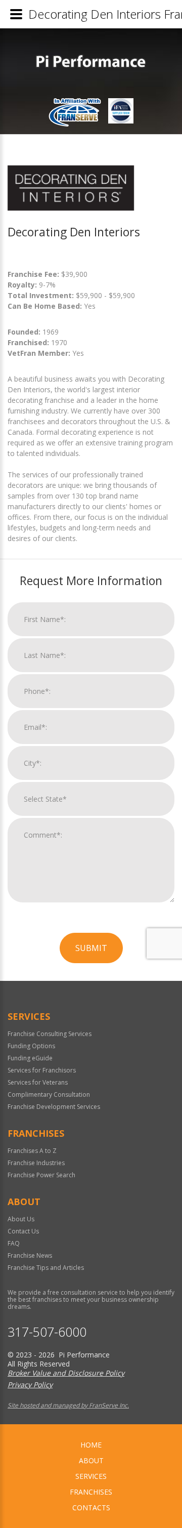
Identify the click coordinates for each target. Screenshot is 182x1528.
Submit (91, 948)
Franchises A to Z (32, 1150)
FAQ (14, 1243)
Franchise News (30, 1255)
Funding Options (31, 1046)
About (91, 1460)
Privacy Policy (30, 1384)
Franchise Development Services (54, 1106)
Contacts (91, 1507)
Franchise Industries (36, 1163)
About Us (21, 1219)
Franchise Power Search (41, 1175)
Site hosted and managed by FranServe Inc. (68, 1405)
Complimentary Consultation (49, 1094)
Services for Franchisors (42, 1070)
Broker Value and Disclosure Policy (66, 1373)
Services (91, 1476)
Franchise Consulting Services (50, 1033)
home (91, 1445)
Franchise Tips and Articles (46, 1267)
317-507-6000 (47, 1332)
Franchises (91, 1492)
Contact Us (23, 1231)
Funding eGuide (30, 1058)
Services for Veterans (38, 1082)
